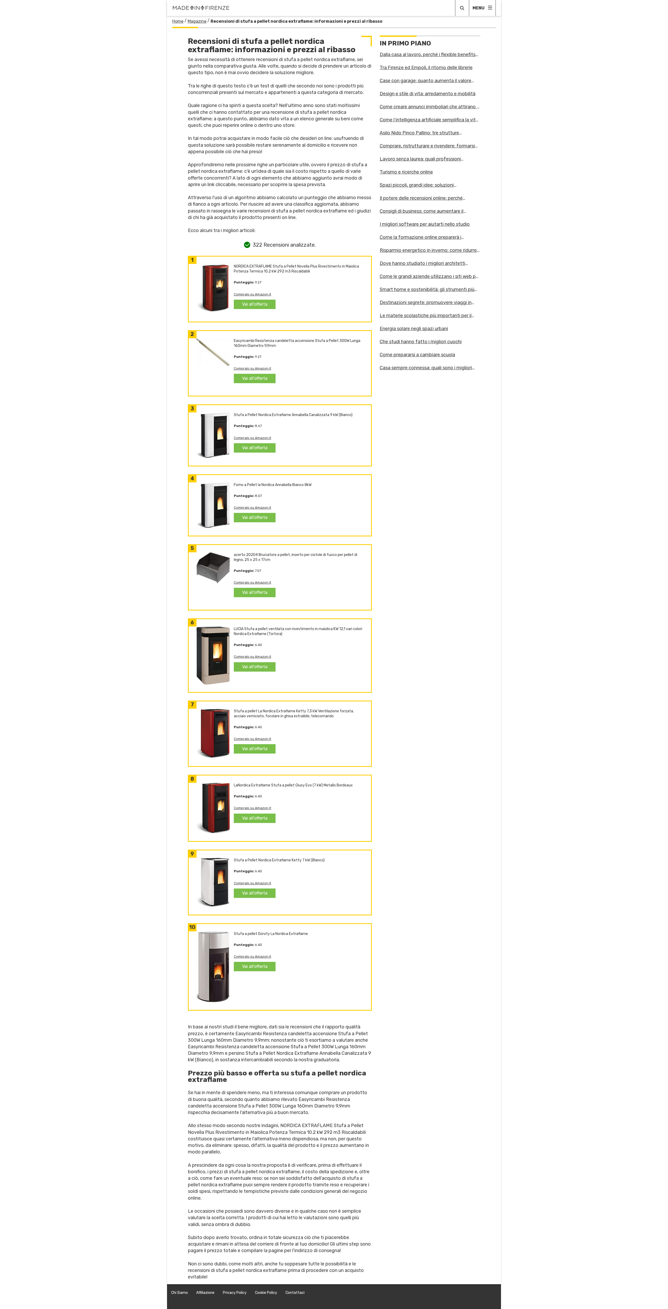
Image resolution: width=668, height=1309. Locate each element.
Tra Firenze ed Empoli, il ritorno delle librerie (426, 67)
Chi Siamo (179, 1292)
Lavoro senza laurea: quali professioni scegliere (420, 159)
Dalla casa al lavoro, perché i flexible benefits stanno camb (427, 54)
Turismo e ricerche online (406, 172)
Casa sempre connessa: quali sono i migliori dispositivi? (426, 367)
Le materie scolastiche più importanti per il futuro (426, 315)
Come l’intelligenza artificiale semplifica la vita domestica (429, 119)
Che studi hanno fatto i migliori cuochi (421, 341)
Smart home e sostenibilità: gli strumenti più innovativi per (427, 289)
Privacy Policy (235, 1292)
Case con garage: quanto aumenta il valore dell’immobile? (425, 80)
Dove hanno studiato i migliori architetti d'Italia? (422, 263)
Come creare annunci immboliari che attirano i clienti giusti (429, 106)
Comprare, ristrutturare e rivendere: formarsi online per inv (427, 146)
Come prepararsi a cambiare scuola (417, 354)
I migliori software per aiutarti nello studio (425, 224)
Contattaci (295, 1292)
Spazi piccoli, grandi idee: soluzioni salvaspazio (417, 185)
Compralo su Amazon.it (252, 294)
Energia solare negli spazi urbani (414, 328)
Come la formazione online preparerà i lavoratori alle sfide (420, 237)
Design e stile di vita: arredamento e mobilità (427, 93)
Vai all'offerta (254, 304)
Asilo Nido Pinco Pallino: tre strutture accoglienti (419, 132)
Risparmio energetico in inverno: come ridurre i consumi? (429, 250)
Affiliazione (205, 1292)
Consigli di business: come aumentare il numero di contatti (421, 211)
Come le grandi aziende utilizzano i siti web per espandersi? (430, 276)
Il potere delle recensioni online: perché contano (421, 198)
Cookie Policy (266, 1292)
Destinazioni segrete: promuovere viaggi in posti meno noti (426, 302)
